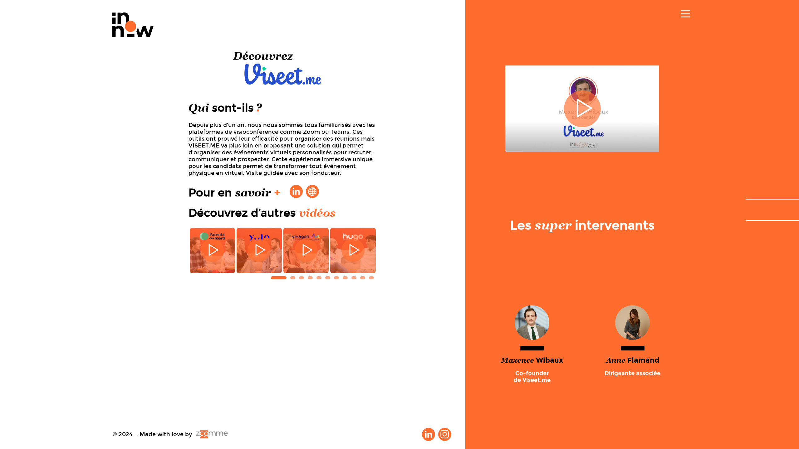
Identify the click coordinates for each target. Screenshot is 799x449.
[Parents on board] (212, 250)
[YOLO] (259, 250)
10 (362, 277)
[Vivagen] (306, 250)
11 (371, 277)
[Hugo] (352, 250)
